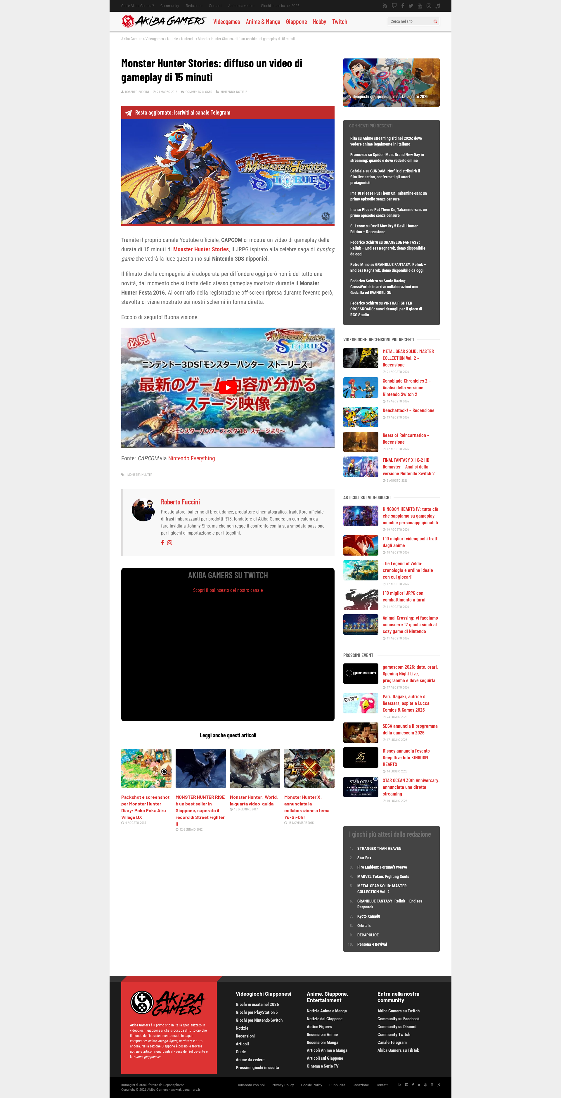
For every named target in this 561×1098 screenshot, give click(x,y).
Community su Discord (397, 1026)
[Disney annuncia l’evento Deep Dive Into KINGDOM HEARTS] (360, 765)
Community (169, 6)
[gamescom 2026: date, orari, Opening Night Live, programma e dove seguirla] (360, 681)
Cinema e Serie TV (323, 1066)
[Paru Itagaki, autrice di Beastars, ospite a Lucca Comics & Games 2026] (360, 711)
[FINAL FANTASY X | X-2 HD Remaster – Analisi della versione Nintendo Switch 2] (360, 474)
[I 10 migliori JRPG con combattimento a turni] (360, 607)
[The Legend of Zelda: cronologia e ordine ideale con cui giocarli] (360, 578)
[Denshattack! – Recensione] (360, 425)
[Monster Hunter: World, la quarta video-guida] (255, 786)
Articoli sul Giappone (325, 1058)
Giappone (296, 21)
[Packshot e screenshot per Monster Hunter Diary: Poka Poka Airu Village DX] (146, 786)
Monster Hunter (139, 474)
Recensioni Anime (322, 1034)
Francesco (358, 154)
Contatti (215, 6)
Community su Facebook (399, 1018)
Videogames (226, 21)
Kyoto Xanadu (368, 916)
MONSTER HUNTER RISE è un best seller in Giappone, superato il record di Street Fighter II (200, 810)
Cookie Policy (311, 1085)
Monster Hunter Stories (201, 249)
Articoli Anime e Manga (327, 1050)
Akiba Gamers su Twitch (399, 1011)
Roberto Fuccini (137, 92)
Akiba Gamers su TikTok (398, 1050)
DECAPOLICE (368, 935)
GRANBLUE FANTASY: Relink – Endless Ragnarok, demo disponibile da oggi (387, 248)
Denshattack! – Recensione (408, 410)
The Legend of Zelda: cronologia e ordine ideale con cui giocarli (408, 570)
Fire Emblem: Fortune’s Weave (382, 867)
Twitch (339, 21)
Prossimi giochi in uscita (257, 1067)
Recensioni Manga (322, 1042)
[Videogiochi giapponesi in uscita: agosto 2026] (391, 104)
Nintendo (188, 39)
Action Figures (319, 1026)
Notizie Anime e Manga (327, 1011)
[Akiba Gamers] (164, 27)
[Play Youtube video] (228, 387)
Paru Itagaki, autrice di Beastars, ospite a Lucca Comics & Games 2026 (406, 703)
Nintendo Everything (191, 458)
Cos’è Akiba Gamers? (137, 6)
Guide (241, 1051)
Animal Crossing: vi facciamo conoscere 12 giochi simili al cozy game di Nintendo (410, 624)
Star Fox (364, 857)
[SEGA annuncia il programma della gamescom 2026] (360, 740)
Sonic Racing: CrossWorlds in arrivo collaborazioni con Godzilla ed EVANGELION (384, 287)
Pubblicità (337, 1085)
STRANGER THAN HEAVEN (379, 848)
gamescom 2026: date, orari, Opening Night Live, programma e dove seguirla (410, 673)
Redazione (194, 6)
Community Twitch (394, 1034)
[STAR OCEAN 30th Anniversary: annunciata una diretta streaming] (360, 795)
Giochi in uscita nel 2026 (280, 6)
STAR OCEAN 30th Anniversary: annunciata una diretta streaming (411, 787)
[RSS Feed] (385, 6)
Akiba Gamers (131, 39)
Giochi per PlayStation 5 (257, 1012)
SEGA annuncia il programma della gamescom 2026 (410, 729)
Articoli (242, 1044)
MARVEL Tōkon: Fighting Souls (383, 876)
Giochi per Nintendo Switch (259, 1020)
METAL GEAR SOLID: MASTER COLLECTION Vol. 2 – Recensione (408, 358)
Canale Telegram (392, 1042)
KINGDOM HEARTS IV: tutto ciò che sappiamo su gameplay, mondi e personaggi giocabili (410, 515)
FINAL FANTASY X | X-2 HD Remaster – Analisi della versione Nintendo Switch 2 (409, 466)
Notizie (172, 39)
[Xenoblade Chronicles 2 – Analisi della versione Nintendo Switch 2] (360, 395)
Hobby (319, 21)
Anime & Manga (263, 21)
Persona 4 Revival (372, 944)
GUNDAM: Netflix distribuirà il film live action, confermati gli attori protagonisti (385, 177)
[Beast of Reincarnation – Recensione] (360, 450)
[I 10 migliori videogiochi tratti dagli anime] (360, 553)
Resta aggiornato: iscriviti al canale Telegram (182, 112)
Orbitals (363, 925)
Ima (353, 193)
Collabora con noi (251, 1085)
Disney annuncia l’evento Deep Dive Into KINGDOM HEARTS (406, 757)
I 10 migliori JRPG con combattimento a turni (404, 596)
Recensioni (245, 1036)
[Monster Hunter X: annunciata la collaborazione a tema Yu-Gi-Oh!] (309, 786)
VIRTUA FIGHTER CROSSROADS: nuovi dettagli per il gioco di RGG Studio (386, 309)
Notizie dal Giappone (324, 1018)
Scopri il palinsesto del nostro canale (228, 590)
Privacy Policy (283, 1085)
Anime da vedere (241, 6)
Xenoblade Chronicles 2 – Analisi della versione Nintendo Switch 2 (407, 387)
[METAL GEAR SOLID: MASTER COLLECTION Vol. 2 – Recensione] (360, 366)
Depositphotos (173, 1085)
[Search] (435, 21)
